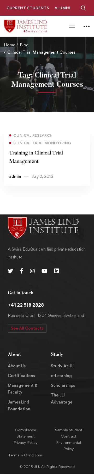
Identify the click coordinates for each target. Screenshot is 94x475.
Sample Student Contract (68, 433)
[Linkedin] (56, 271)
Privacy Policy (25, 442)
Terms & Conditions (25, 455)
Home (9, 44)
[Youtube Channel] (44, 271)
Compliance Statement (25, 433)
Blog (24, 44)
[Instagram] (32, 271)
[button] (27, 328)
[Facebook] (21, 271)
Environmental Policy (68, 445)
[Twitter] (10, 271)
